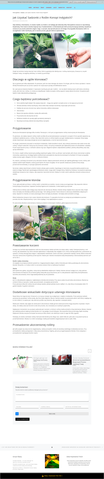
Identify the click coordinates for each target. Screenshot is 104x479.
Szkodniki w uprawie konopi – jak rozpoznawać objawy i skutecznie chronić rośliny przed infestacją (25, 465)
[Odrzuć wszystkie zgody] (102, 2)
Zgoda (70, 2)
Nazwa (18, 406)
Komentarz (20, 394)
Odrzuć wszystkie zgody (79, 2)
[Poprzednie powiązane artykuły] (86, 351)
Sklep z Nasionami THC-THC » (53, 476)
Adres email (45, 406)
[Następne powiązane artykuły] (89, 351)
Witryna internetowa (73, 406)
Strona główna (16, 12)
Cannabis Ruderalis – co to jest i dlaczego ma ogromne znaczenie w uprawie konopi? (23, 461)
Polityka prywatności (91, 2)
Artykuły (22, 12)
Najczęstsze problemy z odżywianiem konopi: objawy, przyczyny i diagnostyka (25, 468)
